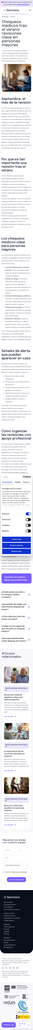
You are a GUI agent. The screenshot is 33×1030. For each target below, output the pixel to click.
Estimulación (7, 938)
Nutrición (6, 942)
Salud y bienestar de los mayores (16, 689)
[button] (30, 10)
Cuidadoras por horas (9, 915)
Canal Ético (5, 977)
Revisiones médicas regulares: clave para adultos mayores (13, 697)
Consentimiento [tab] (7, 482)
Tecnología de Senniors (10, 904)
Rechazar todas (17, 551)
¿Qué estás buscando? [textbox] (12, 865)
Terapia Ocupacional (9, 927)
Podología (6, 934)
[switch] (28, 519)
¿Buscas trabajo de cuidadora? (12, 909)
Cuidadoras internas (9, 913)
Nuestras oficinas (8, 902)
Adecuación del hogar (9, 940)
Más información (23, 4)
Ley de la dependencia (9, 945)
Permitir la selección (16, 545)
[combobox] (16, 865)
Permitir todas (16, 539)
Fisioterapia (7, 924)
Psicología (6, 929)
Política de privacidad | (13, 973)
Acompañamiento (8, 947)
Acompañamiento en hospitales (12, 918)
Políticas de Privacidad (19, 872)
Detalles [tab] (17, 482)
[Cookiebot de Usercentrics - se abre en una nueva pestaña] (23, 477)
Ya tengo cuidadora (9, 920)
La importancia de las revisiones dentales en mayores (14, 753)
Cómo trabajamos (8, 907)
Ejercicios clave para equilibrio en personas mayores (14, 808)
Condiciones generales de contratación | (18, 975)
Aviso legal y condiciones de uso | (11, 971)
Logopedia (6, 931)
